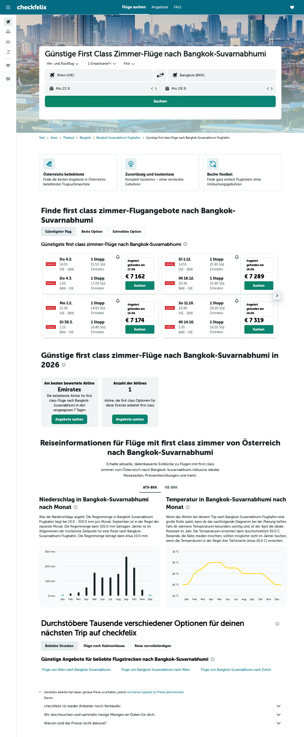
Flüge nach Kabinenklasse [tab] (104, 646)
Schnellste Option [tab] (127, 231)
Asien (54, 137)
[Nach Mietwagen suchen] (8, 42)
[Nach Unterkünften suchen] (8, 32)
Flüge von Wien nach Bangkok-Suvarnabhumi (76, 670)
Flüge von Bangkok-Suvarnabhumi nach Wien (155, 670)
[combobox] (63, 63)
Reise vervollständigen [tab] (153, 646)
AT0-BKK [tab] (150, 487)
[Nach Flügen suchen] (8, 22)
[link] (69, 419)
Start (42, 137)
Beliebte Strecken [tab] (59, 646)
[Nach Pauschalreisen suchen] (8, 52)
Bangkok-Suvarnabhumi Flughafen (118, 137)
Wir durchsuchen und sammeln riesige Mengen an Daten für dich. (99, 714)
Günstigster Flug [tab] (58, 231)
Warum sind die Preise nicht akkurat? (75, 723)
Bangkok (85, 137)
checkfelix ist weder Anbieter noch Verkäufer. (82, 706)
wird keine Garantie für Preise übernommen (155, 692)
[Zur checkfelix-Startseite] (32, 7)
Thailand (68, 137)
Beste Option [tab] (92, 231)
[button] (8, 7)
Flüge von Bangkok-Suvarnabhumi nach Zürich (236, 670)
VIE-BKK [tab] (171, 487)
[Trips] (8, 65)
